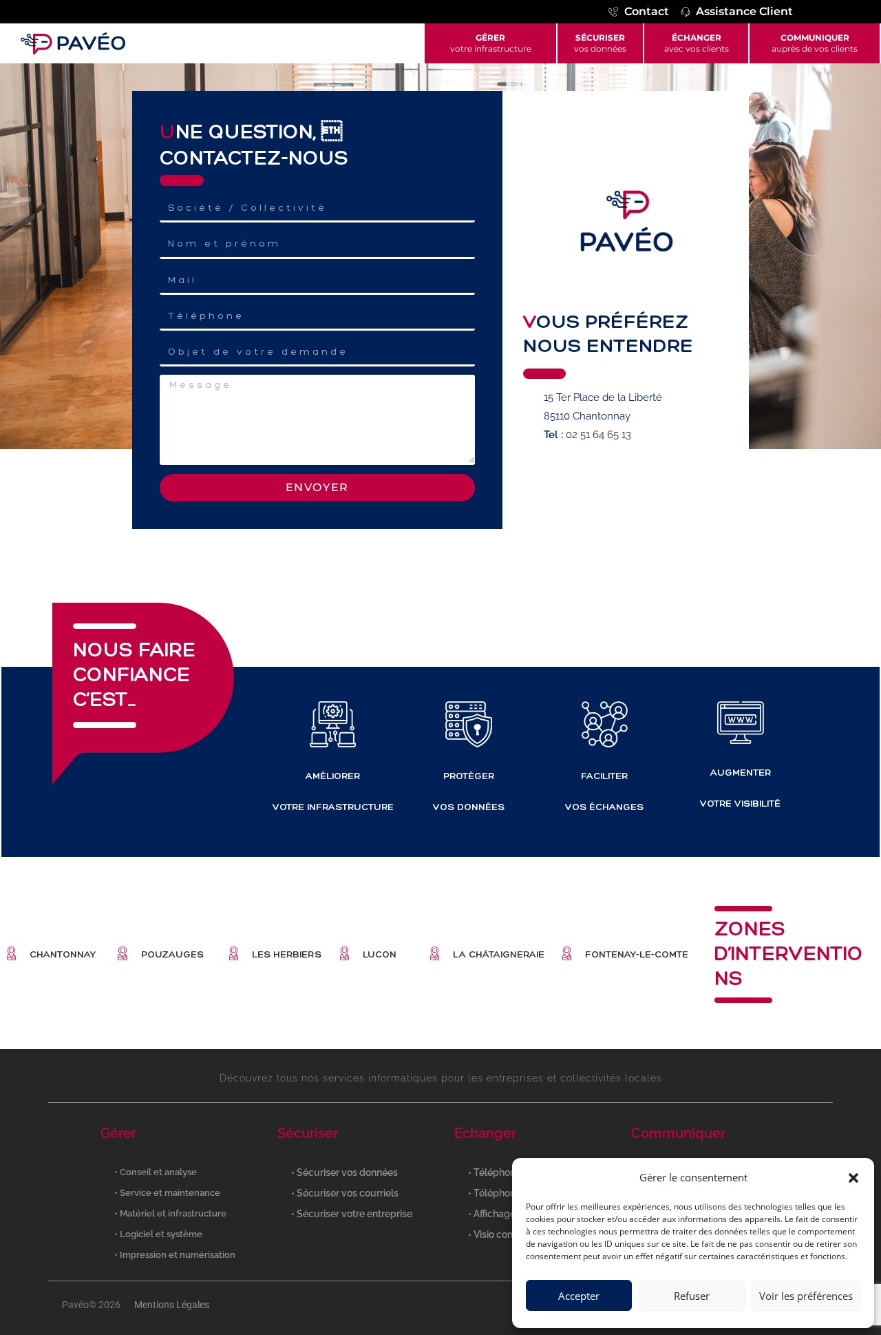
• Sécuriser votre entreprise (351, 1213)
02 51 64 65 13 (598, 434)
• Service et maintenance (167, 1193)
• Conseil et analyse (155, 1172)
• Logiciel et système (158, 1234)
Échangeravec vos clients (696, 43)
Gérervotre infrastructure (490, 43)
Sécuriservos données (600, 43)
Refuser (692, 1296)
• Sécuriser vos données (344, 1172)
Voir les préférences (806, 1296)
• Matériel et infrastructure (170, 1213)
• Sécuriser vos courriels (345, 1193)
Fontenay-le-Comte (636, 954)
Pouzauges (172, 954)
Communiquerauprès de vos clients (815, 43)
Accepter (578, 1296)
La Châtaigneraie (498, 954)
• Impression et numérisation (174, 1255)
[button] (853, 1178)
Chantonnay (63, 954)
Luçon (379, 954)
